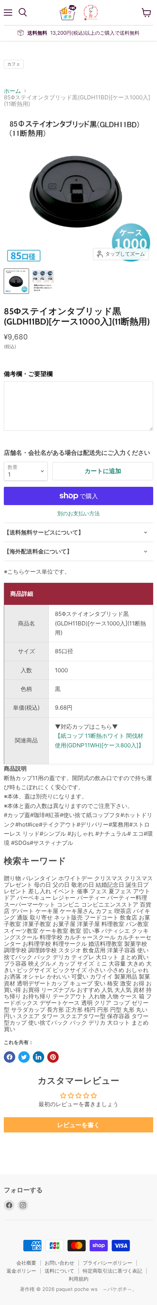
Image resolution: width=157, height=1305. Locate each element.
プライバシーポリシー (107, 1263)
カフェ (13, 64)
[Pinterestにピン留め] (53, 1057)
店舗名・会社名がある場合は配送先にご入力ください (77, 452)
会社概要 (26, 1263)
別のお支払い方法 (78, 513)
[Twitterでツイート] (24, 1057)
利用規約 (78, 1279)
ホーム (12, 91)
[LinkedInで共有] (38, 1057)
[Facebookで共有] (9, 1057)
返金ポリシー (21, 1271)
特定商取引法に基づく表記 (112, 1271)
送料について (59, 1271)
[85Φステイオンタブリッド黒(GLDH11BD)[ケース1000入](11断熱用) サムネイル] (16, 281)
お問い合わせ (59, 1263)
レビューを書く (78, 1125)
